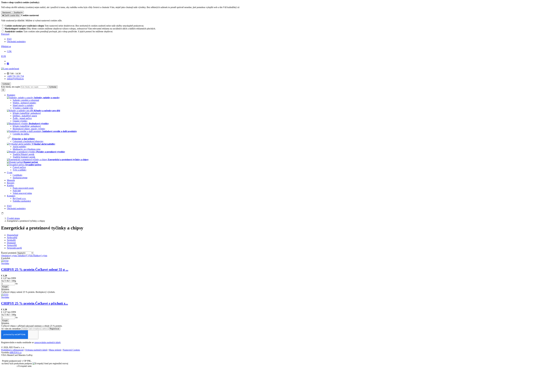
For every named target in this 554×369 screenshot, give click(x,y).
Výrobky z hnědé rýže (23, 108)
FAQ (9, 39)
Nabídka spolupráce (22, 201)
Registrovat (54, 329)
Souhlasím (18, 12)
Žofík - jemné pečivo (22, 118)
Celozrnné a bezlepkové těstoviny (28, 141)
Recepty (10, 183)
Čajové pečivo (19, 167)
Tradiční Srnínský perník (24, 157)
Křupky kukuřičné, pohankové (27, 113)
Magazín (11, 180)
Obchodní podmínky (16, 41)
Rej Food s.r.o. (19, 198)
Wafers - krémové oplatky (24, 103)
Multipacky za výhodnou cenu (26, 149)
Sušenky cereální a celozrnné (26, 100)
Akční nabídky (19, 146)
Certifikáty (17, 175)
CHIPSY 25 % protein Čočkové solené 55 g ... (34, 269)
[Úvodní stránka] (10, 68)
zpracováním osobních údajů (47, 342)
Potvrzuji (5, 34)
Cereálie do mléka (21, 134)
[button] (3, 56)
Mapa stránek (55, 350)
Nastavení (6, 12)
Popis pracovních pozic (23, 188)
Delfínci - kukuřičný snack (25, 116)
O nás (9, 172)
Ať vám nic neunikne (11, 328)
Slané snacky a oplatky (23, 105)
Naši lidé (17, 190)
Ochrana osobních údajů (36, 350)
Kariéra (10, 185)
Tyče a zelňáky (19, 170)
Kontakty (11, 196)
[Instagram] (8, 64)
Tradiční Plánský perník (23, 154)
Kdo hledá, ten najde (10, 87)
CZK (9, 51)
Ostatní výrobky (20, 121)
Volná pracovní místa (22, 193)
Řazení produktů (9, 253)
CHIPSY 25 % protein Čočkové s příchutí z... (34, 303)
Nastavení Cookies (71, 350)
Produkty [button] (11, 95)
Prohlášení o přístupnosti (12, 350)
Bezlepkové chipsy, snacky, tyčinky (29, 128)
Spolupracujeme (20, 177)
